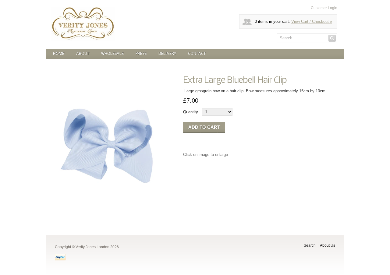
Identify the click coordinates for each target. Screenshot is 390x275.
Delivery (167, 54)
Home (58, 54)
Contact (197, 54)
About (82, 54)
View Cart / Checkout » (311, 21)
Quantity (190, 112)
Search (310, 245)
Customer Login (324, 8)
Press (141, 54)
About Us (327, 245)
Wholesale (112, 54)
